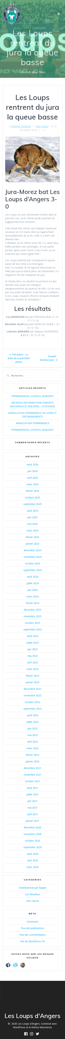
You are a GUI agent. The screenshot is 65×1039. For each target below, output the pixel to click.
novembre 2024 (32, 556)
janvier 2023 (32, 682)
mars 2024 (32, 596)
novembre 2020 (32, 834)
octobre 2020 (32, 840)
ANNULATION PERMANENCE (32, 423)
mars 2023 (32, 669)
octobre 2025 (32, 497)
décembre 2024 (32, 550)
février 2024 (32, 603)
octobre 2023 (32, 622)
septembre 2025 (32, 504)
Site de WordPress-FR (32, 941)
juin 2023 (32, 649)
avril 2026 (32, 477)
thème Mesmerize (42, 1027)
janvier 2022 (32, 761)
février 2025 (32, 537)
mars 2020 (32, 867)
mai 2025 (32, 523)
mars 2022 (32, 748)
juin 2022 (32, 728)
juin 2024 (32, 589)
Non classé (42, 126)
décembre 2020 (32, 827)
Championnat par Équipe (32, 887)
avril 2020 (32, 860)
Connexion (32, 921)
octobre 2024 (32, 563)
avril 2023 (32, 662)
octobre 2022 (32, 702)
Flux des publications (32, 928)
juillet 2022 (33, 721)
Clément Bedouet (21, 126)
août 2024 (32, 576)
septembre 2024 (32, 570)
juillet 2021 (33, 794)
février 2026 (32, 490)
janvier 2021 (32, 820)
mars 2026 (32, 484)
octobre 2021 (32, 781)
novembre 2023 (32, 616)
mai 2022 (32, 735)
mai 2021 (32, 807)
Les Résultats (32, 894)
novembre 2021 (32, 774)
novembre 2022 (32, 695)
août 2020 (32, 853)
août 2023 (32, 636)
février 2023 (32, 675)
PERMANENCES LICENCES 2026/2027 (32, 396)
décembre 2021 (32, 768)
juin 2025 (32, 517)
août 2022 (32, 715)
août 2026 (32, 464)
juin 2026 (32, 471)
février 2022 (32, 754)
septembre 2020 (32, 847)
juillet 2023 (33, 642)
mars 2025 (32, 530)
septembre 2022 (32, 708)
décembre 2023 (32, 609)
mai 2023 (32, 655)
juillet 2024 (33, 583)
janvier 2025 (32, 543)
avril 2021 (32, 814)
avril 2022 (32, 741)
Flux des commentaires (32, 934)
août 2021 (32, 787)
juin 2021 (32, 801)
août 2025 (32, 510)
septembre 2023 (32, 629)
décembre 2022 (32, 688)
